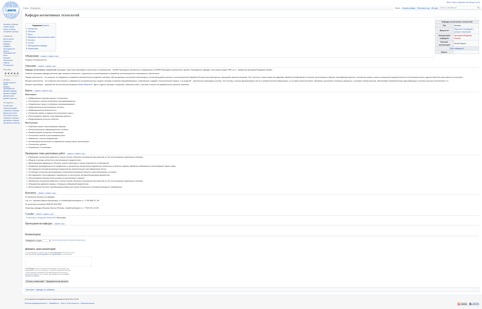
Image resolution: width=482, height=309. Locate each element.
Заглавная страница (10, 24)
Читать (397, 8)
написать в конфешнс (32, 276)
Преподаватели (9, 49)
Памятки (6, 63)
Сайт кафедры (456, 48)
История (435, 8)
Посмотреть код (423, 8)
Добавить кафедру (10, 91)
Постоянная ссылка (10, 115)
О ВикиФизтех (54, 303)
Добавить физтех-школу (9, 83)
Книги (5, 55)
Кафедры (6, 44)
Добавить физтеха (10, 98)
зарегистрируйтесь (43, 254)
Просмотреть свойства (11, 123)
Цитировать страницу (11, 120)
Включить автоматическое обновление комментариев (68, 240)
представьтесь (57, 254)
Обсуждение (35, 8)
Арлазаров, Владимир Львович (40, 218)
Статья (25, 8)
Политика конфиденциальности (36, 303)
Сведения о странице (11, 118)
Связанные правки (10, 108)
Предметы (7, 46)
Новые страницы (9, 29)
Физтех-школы (8, 39)
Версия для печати (10, 113)
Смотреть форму (408, 8)
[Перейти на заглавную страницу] (11, 10)
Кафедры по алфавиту (45, 290)
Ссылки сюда (8, 106)
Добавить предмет (10, 93)
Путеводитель (8, 65)
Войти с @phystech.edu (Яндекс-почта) (466, 2)
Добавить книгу (8, 96)
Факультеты (7, 41)
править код (53, 56)
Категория (30, 290)
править (44, 56)
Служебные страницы (11, 111)
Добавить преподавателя (9, 88)
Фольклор (6, 58)
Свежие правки (8, 27)
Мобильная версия (87, 303)
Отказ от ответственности (70, 303)
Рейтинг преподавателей (9, 52)
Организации (8, 60)
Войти (449, 2)
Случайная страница (10, 32)
